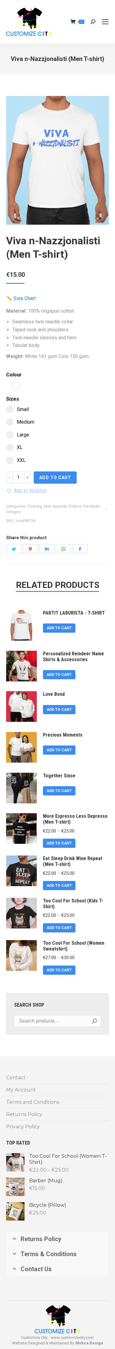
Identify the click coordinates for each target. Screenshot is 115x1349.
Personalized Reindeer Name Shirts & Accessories (73, 656)
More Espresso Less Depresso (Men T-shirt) (75, 819)
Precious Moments (62, 735)
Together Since (59, 776)
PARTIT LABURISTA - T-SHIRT (74, 613)
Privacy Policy (23, 1127)
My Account (21, 1090)
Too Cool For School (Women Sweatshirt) (73, 946)
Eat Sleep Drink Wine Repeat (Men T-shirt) (72, 861)
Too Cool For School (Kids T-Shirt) (73, 903)
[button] (26, 491)
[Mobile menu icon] (105, 21)
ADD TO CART (55, 477)
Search (94, 1021)
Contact (16, 1077)
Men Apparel (55, 506)
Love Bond (54, 694)
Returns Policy (24, 1114)
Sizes (12, 399)
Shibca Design (89, 1343)
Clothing (34, 506)
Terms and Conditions (32, 1102)
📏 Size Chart (21, 298)
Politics (74, 506)
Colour (14, 375)
